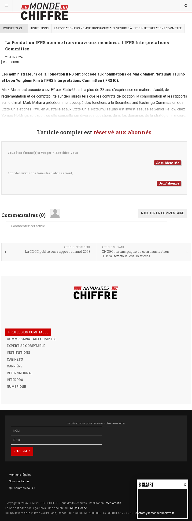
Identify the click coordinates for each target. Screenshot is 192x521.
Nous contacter (19, 481)
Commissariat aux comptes (31, 339)
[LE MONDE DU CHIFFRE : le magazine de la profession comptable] (62, 6)
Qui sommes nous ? (22, 488)
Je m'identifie (167, 163)
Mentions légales (20, 474)
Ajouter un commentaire (162, 213)
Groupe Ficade (77, 508)
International (20, 373)
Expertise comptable (26, 346)
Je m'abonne (169, 183)
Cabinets (15, 359)
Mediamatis (113, 503)
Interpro (15, 380)
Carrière (14, 366)
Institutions (39, 28)
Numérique (16, 387)
